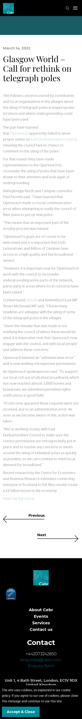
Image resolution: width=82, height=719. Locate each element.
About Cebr (41, 609)
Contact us (41, 629)
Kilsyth (32, 300)
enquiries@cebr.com (41, 659)
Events (41, 616)
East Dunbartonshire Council (53, 139)
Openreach (19, 133)
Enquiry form (41, 665)
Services (41, 623)
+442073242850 (41, 654)
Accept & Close (21, 712)
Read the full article (18, 498)
